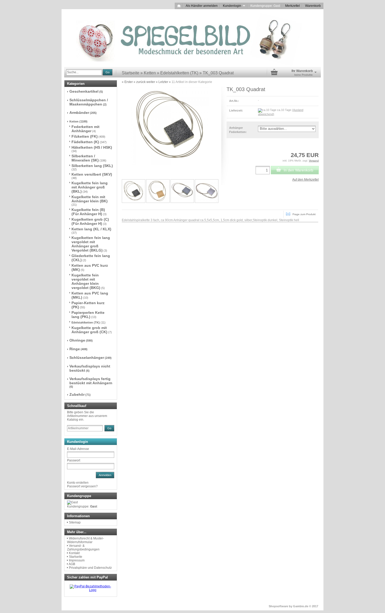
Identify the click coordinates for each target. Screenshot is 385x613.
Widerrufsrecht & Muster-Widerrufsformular (85, 540)
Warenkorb (313, 6)
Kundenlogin (234, 6)
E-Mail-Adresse (78, 449)
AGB (72, 564)
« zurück (140, 82)
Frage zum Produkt (303, 214)
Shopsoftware (278, 606)
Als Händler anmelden (202, 6)
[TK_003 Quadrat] (133, 191)
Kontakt (74, 553)
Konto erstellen (78, 482)
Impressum (77, 560)
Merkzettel (292, 6)
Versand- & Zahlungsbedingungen (83, 547)
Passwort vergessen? (82, 486)
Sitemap (75, 522)
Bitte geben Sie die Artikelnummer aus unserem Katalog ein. (87, 415)
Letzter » (164, 82)
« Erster (127, 82)
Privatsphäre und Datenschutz (90, 568)
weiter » (152, 82)
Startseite (75, 557)
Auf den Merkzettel (305, 179)
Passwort (73, 460)
